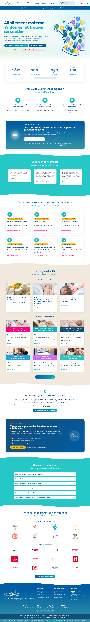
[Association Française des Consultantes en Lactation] (75, 527)
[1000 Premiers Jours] (14, 527)
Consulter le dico (66, 230)
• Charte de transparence (42, 592)
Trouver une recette (39, 255)
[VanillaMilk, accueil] (7, 3)
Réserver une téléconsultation (34, 139)
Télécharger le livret (12, 230)
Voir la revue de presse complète (45, 576)
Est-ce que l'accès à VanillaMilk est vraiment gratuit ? (29, 474)
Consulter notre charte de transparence (45, 410)
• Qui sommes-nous (41, 591)
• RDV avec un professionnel (61, 596)
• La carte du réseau (59, 591)
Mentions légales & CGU (9, 620)
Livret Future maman (76, 591)
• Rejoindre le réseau (41, 594)
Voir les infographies (39, 230)
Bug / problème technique (41, 620)
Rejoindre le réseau (17, 447)
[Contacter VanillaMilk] (52, 610)
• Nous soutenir (40, 596)
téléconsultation (47, 617)
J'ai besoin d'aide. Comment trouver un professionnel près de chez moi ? (34, 497)
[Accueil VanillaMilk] (12, 592)
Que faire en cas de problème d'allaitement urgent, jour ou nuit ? (32, 492)
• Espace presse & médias (42, 597)
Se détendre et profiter (67, 255)
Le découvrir (64, 8)
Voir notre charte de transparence (45, 78)
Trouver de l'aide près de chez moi (16, 45)
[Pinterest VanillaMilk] (45, 610)
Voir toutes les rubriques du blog (45, 377)
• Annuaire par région (59, 592)
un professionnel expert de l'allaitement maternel (58, 615)
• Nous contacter (58, 597)
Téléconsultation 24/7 (38, 45)
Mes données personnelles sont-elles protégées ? (28, 483)
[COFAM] (55, 527)
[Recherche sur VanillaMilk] (48, 610)
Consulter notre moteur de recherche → (33, 50)
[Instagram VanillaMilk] (37, 610)
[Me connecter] (87, 3)
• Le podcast (74, 599)
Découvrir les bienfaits (13, 255)
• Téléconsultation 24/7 (59, 594)
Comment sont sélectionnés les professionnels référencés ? (31, 488)
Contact (32, 620)
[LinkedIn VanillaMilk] (41, 610)
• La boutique (74, 597)
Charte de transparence (22, 620)
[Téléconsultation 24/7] (81, 3)
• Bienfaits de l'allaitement (77, 596)
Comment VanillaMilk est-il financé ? (24, 478)
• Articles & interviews (76, 594)
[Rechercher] (84, 3)
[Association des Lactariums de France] (35, 527)
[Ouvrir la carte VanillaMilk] (77, 3)
